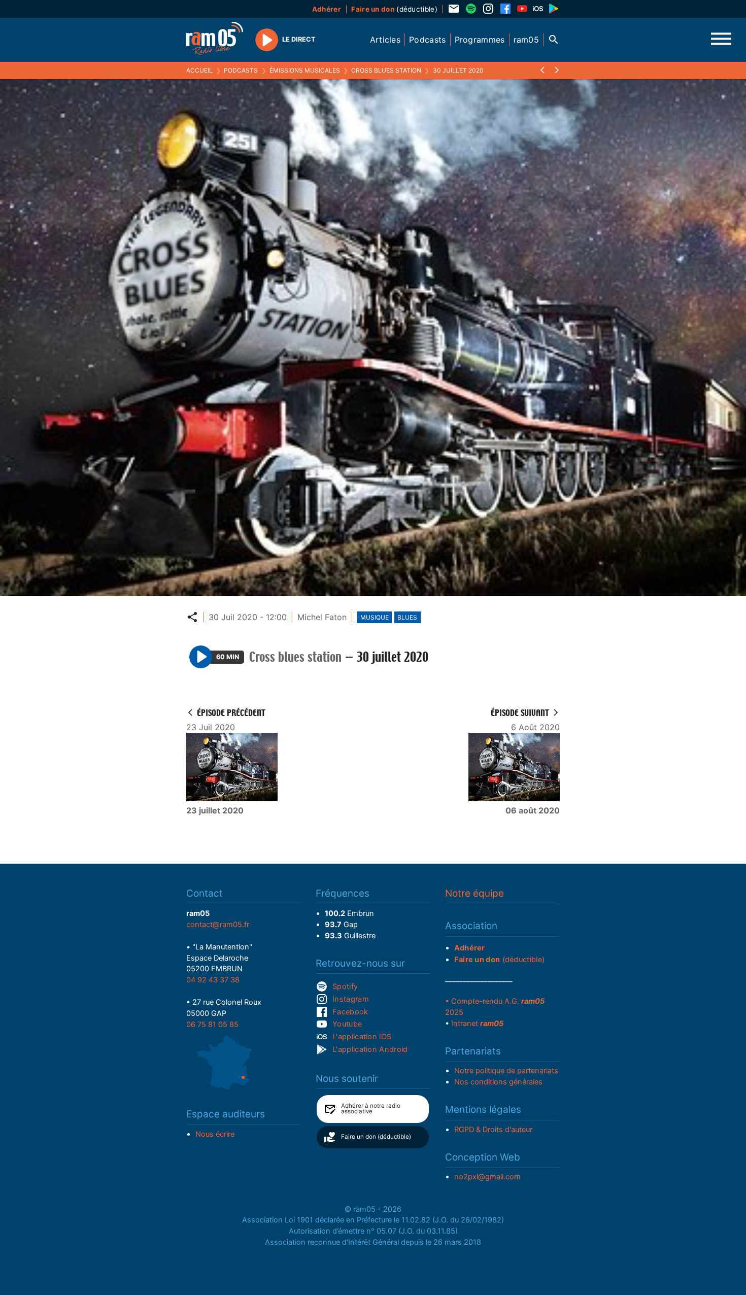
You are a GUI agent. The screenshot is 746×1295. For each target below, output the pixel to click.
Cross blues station (386, 70)
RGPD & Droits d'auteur (493, 1129)
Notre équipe (474, 893)
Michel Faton (322, 617)
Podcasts (241, 70)
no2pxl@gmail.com (487, 1176)
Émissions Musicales (304, 70)
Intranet (477, 1023)
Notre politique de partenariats (506, 1070)
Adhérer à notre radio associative (370, 1108)
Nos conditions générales (498, 1081)
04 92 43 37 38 (213, 979)
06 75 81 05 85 (212, 1024)
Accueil (199, 70)
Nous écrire (214, 1134)
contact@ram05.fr (217, 924)
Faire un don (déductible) (376, 1136)
